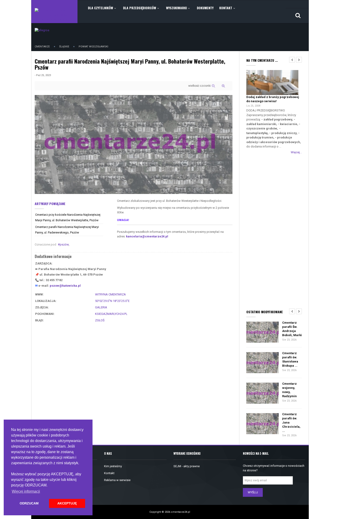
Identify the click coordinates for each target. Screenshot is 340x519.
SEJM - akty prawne (186, 466)
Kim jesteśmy (113, 466)
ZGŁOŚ (100, 320)
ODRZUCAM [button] (29, 503)
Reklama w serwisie (117, 480)
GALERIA (101, 307)
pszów (64, 244)
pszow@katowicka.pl (65, 285)
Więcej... (296, 152)
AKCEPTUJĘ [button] (67, 503)
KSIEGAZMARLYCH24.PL (111, 314)
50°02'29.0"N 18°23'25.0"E (112, 301)
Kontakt (109, 473)
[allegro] (42, 30)
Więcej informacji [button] (26, 491)
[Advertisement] (274, 231)
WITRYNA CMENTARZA (110, 294)
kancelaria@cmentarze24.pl (147, 236)
